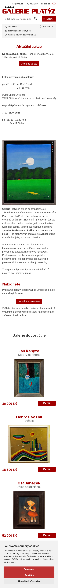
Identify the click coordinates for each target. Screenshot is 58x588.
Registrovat (17, 4)
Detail (47, 403)
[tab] (52, 142)
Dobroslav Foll (29, 419)
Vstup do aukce (29, 63)
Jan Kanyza (29, 353)
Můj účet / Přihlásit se (38, 4)
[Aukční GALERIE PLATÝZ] (29, 13)
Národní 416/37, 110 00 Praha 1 (22, 35)
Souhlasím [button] (29, 569)
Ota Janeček (29, 485)
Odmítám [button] (29, 575)
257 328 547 (13, 27)
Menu (48, 18)
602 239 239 (48, 27)
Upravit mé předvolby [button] (29, 581)
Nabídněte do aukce (29, 301)
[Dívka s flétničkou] (29, 510)
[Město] (29, 444)
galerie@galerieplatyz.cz (19, 31)
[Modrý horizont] (29, 378)
